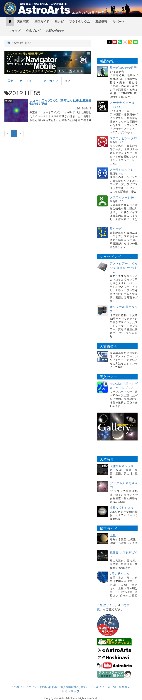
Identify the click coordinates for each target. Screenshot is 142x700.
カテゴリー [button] (27, 81)
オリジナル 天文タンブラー (124, 309)
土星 (113, 535)
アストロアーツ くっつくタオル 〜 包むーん (124, 267)
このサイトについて (24, 687)
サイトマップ (71, 691)
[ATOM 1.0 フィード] (130, 41)
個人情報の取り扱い (73, 687)
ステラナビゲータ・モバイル (124, 104)
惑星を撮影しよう (121, 508)
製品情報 (101, 21)
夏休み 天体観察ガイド (124, 554)
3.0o (121, 173)
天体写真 (23, 21)
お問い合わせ (55, 30)
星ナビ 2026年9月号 (123, 67)
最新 (10, 81)
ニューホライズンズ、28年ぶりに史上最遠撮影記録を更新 (60, 102)
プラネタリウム (79, 21)
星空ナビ (116, 228)
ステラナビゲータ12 (123, 138)
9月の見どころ (119, 573)
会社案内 (125, 687)
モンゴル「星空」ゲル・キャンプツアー (124, 385)
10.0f (121, 201)
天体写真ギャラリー (123, 466)
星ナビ (59, 21)
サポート (119, 21)
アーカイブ (50, 81)
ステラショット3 (121, 169)
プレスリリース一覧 (102, 687)
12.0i (121, 142)
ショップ (14, 30)
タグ (67, 81)
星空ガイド (41, 21)
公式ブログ (33, 30)
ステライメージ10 (122, 197)
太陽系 (8, 100)
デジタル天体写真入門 (124, 485)
